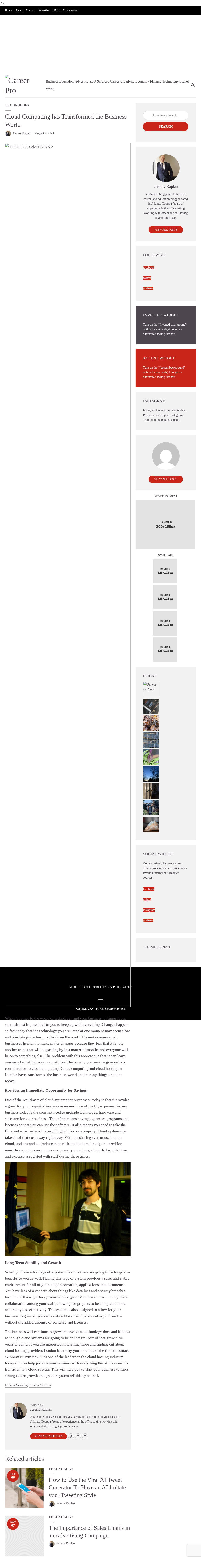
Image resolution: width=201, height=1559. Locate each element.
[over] (151, 706)
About (19, 10)
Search (166, 126)
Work (50, 89)
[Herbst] (151, 723)
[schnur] (151, 739)
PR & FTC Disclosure (65, 10)
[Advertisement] (100, 43)
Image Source (16, 1385)
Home (8, 10)
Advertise (43, 10)
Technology (170, 81)
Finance (155, 81)
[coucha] (151, 824)
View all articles (48, 1436)
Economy (142, 81)
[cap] (151, 790)
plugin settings (170, 419)
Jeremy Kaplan (22, 133)
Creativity (127, 81)
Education (66, 81)
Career (114, 81)
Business (52, 81)
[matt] (151, 773)
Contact (30, 10)
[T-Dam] (151, 807)
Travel (184, 81)
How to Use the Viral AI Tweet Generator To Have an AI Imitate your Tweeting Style (87, 1487)
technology (63, 1018)
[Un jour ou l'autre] (151, 689)
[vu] (151, 756)
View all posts (165, 229)
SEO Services (99, 81)
